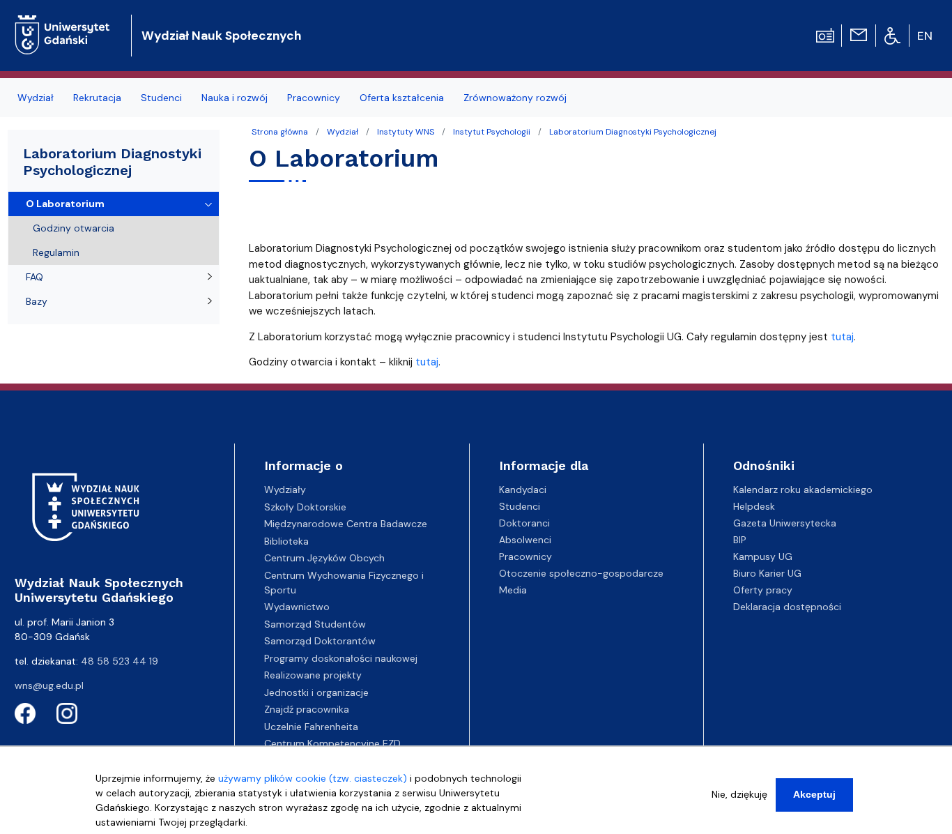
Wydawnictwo (297, 606)
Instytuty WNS (405, 131)
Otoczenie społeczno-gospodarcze (581, 573)
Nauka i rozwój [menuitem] (234, 97)
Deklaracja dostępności (787, 606)
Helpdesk (754, 506)
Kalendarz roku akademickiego (803, 489)
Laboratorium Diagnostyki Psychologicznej (632, 131)
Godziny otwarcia (73, 228)
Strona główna (280, 131)
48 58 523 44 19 (119, 661)
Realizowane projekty (313, 675)
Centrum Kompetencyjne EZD (332, 743)
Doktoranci (524, 523)
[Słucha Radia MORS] (825, 34)
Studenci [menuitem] (161, 97)
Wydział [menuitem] (35, 97)
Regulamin (56, 252)
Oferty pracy (762, 590)
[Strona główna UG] (62, 24)
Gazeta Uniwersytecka (784, 523)
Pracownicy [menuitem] (313, 97)
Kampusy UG (762, 556)
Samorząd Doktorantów (320, 641)
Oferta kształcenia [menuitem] (402, 97)
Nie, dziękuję (739, 794)
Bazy (36, 301)
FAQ (34, 277)
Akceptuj (814, 794)
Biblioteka (286, 541)
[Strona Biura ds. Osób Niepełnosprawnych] (892, 35)
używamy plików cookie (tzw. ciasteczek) (312, 778)
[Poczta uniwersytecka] (858, 34)
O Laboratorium (65, 203)
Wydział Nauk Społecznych (221, 35)
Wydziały (285, 489)
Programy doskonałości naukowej (340, 658)
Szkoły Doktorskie (305, 507)
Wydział (342, 131)
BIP (739, 539)
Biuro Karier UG (767, 573)
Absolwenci (525, 539)
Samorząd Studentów (315, 624)
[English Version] (925, 35)
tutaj (842, 337)
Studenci (519, 506)
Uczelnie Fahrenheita (311, 726)
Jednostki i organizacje (316, 692)
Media (513, 590)
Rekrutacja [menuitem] (97, 97)
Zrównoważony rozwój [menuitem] (515, 97)
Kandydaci (522, 489)
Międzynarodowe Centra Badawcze (345, 523)
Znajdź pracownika (306, 709)
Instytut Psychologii (491, 131)
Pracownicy (525, 556)
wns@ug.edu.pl (49, 685)
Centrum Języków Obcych (324, 558)
